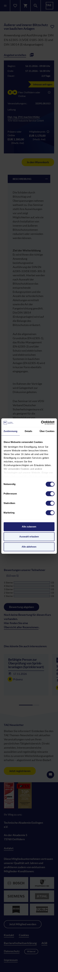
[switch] (50, 493)
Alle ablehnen (29, 546)
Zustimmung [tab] (10, 431)
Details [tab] (28, 431)
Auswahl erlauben (29, 536)
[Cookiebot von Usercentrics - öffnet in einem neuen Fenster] (41, 423)
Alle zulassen (29, 526)
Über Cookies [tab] (47, 431)
